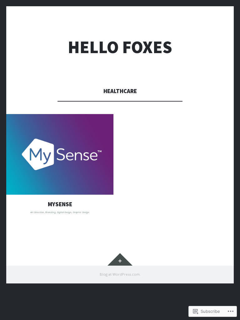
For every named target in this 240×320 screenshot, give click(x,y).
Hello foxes (120, 47)
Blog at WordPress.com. (120, 274)
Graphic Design (81, 212)
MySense (60, 204)
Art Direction (37, 212)
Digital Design (64, 212)
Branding (50, 212)
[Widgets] (120, 259)
